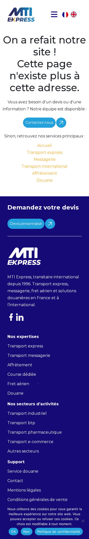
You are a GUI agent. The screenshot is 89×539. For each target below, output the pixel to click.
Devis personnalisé (26, 223)
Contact (15, 480)
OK (13, 532)
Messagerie (45, 159)
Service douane (22, 471)
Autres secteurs (23, 451)
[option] (75, 14)
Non (26, 532)
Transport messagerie (28, 355)
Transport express (44, 152)
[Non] (82, 520)
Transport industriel (27, 413)
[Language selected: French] (72, 14)
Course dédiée (21, 374)
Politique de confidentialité (58, 532)
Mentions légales (24, 490)
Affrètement (44, 173)
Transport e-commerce (30, 441)
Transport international (44, 166)
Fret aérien (18, 383)
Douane (45, 180)
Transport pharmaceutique (34, 432)
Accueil (44, 145)
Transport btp (21, 422)
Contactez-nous (39, 122)
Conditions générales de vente (37, 499)
